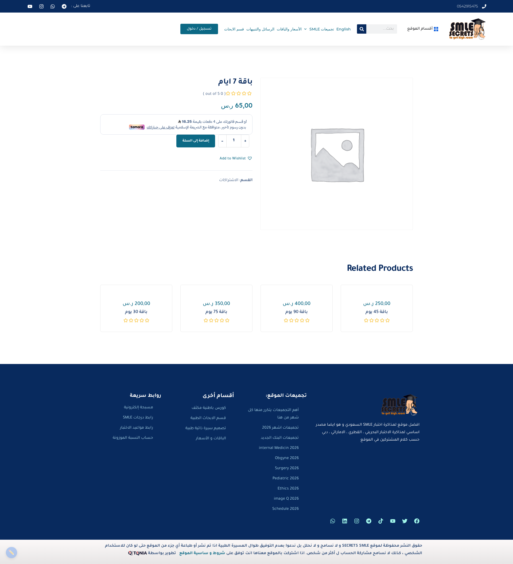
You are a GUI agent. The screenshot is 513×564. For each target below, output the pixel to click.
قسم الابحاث (234, 29)
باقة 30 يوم (136, 312)
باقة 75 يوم (216, 312)
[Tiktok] (380, 521)
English (343, 29)
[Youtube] (392, 521)
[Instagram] (356, 521)
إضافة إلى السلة (195, 141)
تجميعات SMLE (321, 29)
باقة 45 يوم (377, 312)
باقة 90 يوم (296, 312)
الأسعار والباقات (289, 29)
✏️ (11, 552)
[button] (236, 158)
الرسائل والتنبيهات (260, 29)
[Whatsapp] (332, 521)
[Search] (361, 29)
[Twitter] (404, 521)
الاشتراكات (228, 180)
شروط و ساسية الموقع (202, 553)
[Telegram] (368, 521)
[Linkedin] (344, 521)
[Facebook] (416, 521)
